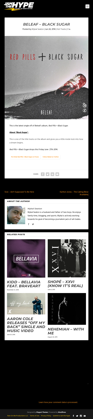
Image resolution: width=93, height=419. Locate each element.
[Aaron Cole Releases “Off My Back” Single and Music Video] (26, 304)
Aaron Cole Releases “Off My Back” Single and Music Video (26, 325)
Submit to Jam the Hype (61, 415)
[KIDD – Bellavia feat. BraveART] (26, 258)
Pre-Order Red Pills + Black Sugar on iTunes (25, 157)
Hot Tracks (61, 29)
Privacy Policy (46, 415)
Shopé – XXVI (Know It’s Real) (65, 284)
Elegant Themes (42, 412)
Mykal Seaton (38, 29)
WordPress (62, 412)
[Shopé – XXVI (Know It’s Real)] (67, 258)
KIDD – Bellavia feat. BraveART (24, 284)
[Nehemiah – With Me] (67, 309)
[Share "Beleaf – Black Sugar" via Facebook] (42, 174)
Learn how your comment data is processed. (58, 402)
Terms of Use (34, 415)
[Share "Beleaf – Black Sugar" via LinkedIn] (52, 174)
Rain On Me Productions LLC (17, 415)
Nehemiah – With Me (66, 331)
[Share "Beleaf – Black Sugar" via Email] (57, 174)
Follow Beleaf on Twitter (51, 157)
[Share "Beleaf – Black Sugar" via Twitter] (47, 174)
